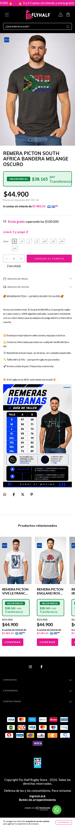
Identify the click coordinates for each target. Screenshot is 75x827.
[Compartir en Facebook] (14, 494)
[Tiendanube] (38, 809)
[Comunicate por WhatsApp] (56, 809)
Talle (6, 241)
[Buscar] (67, 26)
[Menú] (7, 15)
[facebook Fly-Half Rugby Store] (41, 666)
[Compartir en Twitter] (23, 494)
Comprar (13, 642)
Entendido (64, 822)
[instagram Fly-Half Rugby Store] (31, 666)
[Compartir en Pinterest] (31, 494)
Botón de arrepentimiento (37, 800)
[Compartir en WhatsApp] (4, 494)
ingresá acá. (37, 796)
